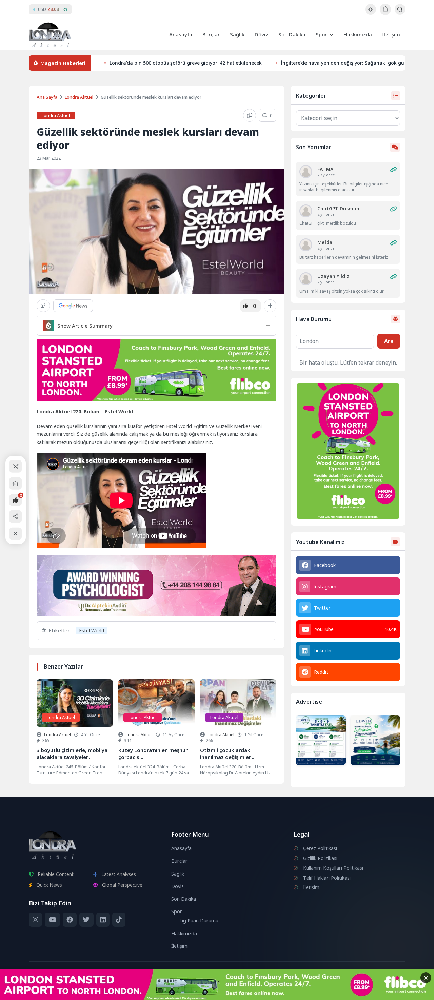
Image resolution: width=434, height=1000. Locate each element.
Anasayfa (180, 34)
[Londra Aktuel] (50, 34)
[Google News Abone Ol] (73, 305)
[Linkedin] (103, 920)
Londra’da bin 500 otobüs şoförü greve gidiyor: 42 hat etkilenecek (186, 63)
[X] (86, 920)
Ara (388, 341)
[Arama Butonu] (400, 9)
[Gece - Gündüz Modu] (370, 12)
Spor (321, 34)
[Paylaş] (43, 305)
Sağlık (237, 34)
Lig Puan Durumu (198, 920)
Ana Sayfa (47, 97)
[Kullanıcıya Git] (305, 171)
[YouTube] (52, 920)
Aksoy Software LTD (272, 992)
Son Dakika (291, 34)
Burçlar (211, 34)
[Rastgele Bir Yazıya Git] (15, 466)
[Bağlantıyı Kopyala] (249, 115)
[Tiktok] (118, 920)
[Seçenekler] (270, 305)
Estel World (91, 630)
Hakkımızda (357, 34)
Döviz (261, 34)
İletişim (391, 34)
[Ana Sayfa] (15, 483)
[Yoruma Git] (393, 169)
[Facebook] (70, 920)
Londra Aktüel (79, 97)
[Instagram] (35, 920)
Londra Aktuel (57, 735)
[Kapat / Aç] (15, 533)
